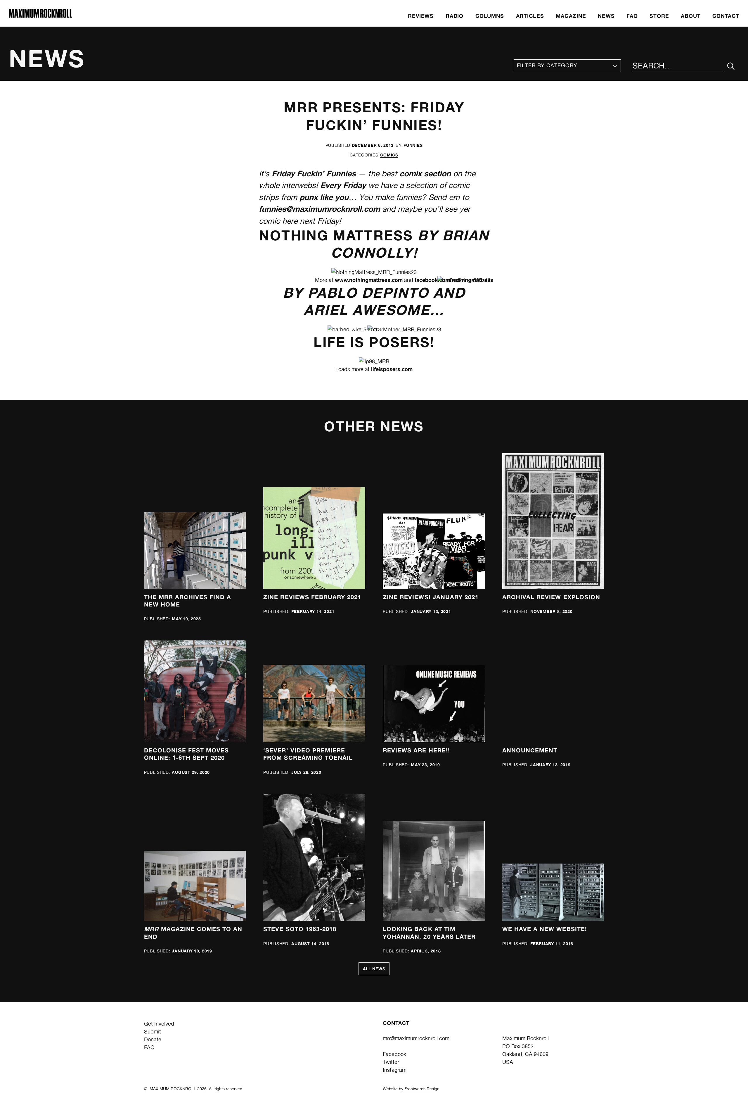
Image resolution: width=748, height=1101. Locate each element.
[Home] (40, 16)
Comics (389, 154)
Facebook (394, 1054)
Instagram (394, 1070)
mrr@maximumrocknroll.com (416, 1038)
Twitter (391, 1062)
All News (374, 968)
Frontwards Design (421, 1088)
